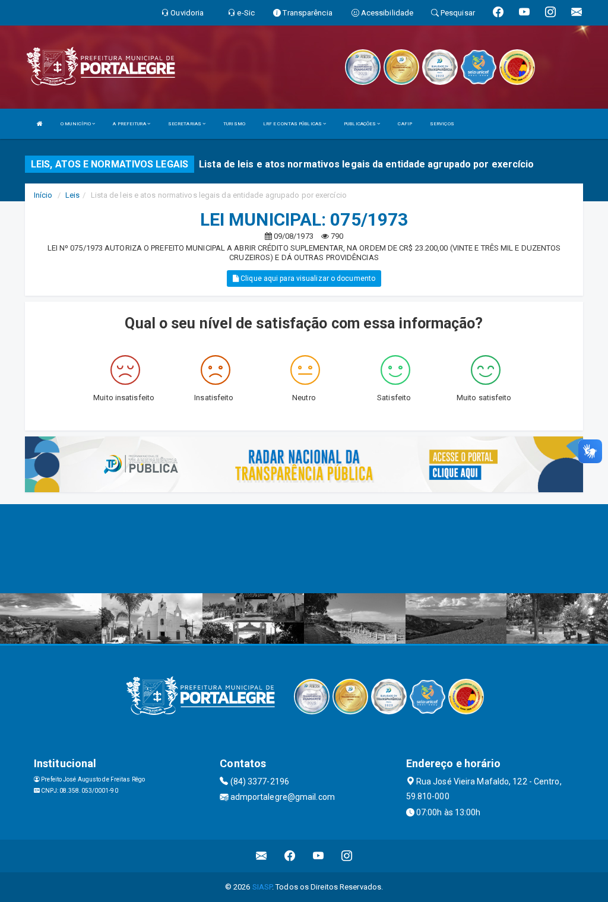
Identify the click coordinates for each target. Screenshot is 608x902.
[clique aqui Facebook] (290, 856)
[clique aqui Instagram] (347, 856)
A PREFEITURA (130, 123)
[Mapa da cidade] (304, 548)
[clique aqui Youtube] (318, 856)
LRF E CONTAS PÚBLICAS (293, 123)
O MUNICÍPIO (76, 123)
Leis (72, 195)
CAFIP (405, 123)
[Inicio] (40, 124)
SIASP (262, 886)
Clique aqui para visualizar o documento (307, 278)
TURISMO (234, 123)
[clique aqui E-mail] (261, 856)
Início (43, 195)
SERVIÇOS (442, 123)
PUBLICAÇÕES (360, 123)
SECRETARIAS (185, 123)
